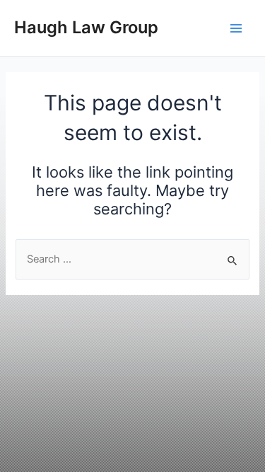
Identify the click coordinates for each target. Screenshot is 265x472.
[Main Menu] (236, 28)
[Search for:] (132, 259)
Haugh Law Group (86, 27)
